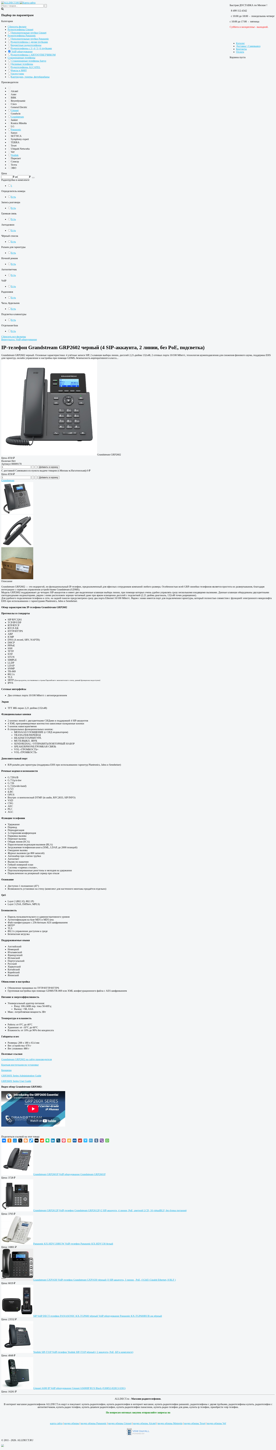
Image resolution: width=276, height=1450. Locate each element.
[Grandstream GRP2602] (49, 454)
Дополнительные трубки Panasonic (30, 38)
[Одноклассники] (9, 1140)
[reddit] (42, 1140)
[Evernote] (47, 1140)
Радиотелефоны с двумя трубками (29, 42)
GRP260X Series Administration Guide (21, 1075)
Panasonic (16, 129)
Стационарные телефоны (21, 57)
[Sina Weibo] (80, 1140)
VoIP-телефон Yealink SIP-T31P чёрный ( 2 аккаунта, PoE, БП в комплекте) (83, 1352)
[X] (20, 1140)
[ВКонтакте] (4, 1140)
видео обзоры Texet (194, 1423)
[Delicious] (31, 1140)
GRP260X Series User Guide (16, 1081)
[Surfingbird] (85, 1140)
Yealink (15, 155)
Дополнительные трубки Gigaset (28, 32)
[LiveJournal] (58, 1140)
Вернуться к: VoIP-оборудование (19, 339)
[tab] (138, 21)
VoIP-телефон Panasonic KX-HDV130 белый (73, 1243)
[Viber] (102, 1140)
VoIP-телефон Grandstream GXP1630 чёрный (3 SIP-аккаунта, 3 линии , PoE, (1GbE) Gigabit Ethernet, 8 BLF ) (104, 1279)
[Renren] (75, 1140)
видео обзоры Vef (216, 1423)
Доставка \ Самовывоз (248, 46)
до (16, 176)
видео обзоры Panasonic (94, 1423)
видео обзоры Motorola (170, 1423)
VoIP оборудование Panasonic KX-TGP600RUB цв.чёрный (97, 1316)
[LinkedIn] (53, 1140)
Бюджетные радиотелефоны (26, 45)
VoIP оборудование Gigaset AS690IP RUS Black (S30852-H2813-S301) (79, 1388)
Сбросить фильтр (17, 26)
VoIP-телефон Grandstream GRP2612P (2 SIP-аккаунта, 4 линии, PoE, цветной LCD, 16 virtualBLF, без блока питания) (110, 1210)
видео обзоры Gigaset (119, 1423)
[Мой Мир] (15, 1140)
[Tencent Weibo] (91, 1140)
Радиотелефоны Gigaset (20, 29)
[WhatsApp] (107, 1140)
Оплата (240, 52)
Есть (13, 197)
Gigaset (15, 110)
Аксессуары (17, 73)
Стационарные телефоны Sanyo (28, 60)
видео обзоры (71, 1423)
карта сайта (56, 1423)
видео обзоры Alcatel (144, 1423)
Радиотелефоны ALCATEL (25, 67)
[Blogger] (26, 1140)
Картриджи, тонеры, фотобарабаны (30, 76)
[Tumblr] (96, 1140)
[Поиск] (33, 177)
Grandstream (17, 116)
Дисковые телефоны (22, 64)
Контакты (241, 49)
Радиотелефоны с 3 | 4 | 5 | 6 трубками (31, 48)
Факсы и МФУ (19, 70)
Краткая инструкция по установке (20, 1064)
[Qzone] (69, 1140)
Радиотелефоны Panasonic (22, 35)
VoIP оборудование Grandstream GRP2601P (69, 1174)
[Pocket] (64, 1140)
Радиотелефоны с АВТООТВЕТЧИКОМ (33, 54)
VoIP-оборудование (22, 51)
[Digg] (36, 1140)
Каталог (240, 43)
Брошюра (6, 1070)
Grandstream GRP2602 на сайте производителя (26, 1059)
